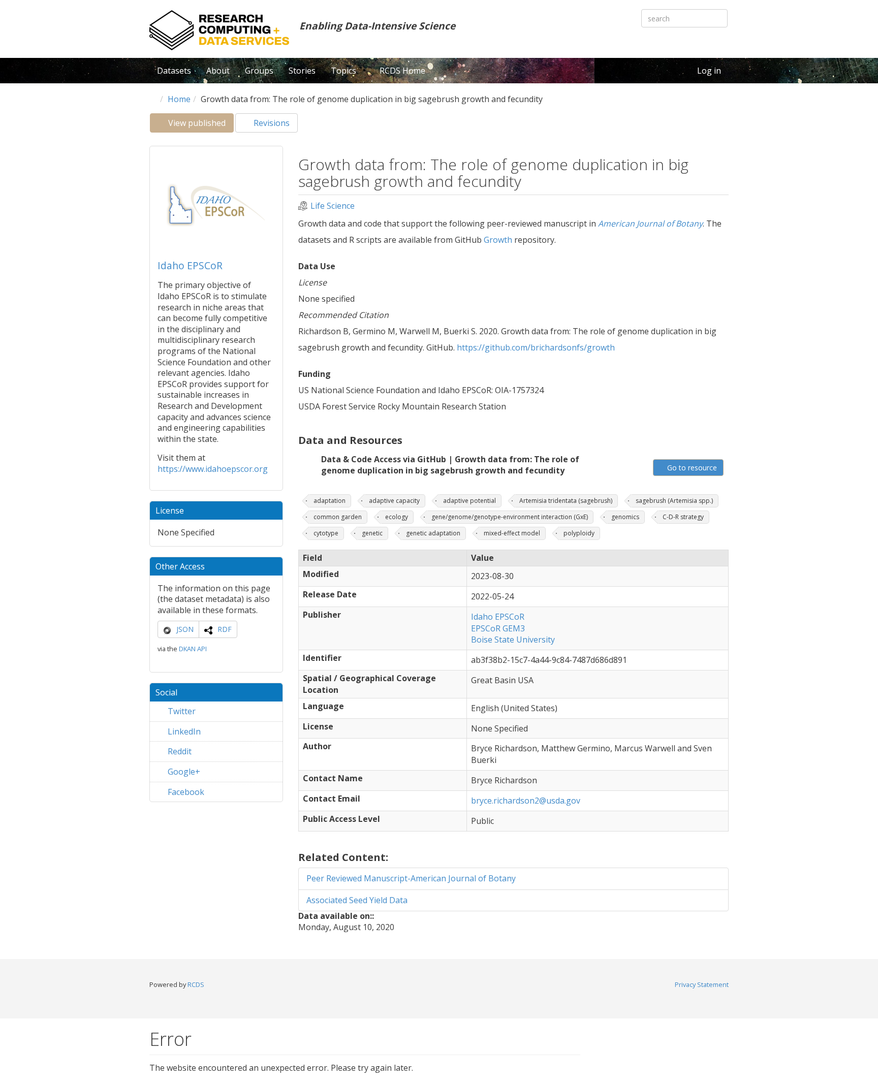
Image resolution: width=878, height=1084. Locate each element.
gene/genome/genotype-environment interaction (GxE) (509, 517)
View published (200, 125)
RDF (224, 629)
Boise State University (513, 639)
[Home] (219, 30)
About (218, 70)
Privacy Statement (702, 984)
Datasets (174, 70)
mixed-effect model (512, 533)
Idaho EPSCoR (190, 265)
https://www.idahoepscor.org (213, 468)
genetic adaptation (433, 533)
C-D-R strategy (683, 517)
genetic (372, 533)
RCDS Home (402, 70)
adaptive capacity (394, 500)
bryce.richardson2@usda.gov (525, 800)
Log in (709, 70)
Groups (259, 70)
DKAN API (193, 648)
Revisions (271, 123)
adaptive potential (469, 500)
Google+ (183, 771)
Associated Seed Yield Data (356, 900)
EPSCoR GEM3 (498, 628)
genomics (625, 517)
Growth (498, 239)
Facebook (185, 792)
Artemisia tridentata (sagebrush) (565, 500)
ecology (396, 517)
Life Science (332, 206)
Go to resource (691, 467)
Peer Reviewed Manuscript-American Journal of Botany (411, 878)
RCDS (195, 984)
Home (179, 99)
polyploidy (578, 533)
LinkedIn (183, 731)
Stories (302, 70)
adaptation (329, 500)
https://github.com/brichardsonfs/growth (536, 347)
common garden (337, 517)
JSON (185, 629)
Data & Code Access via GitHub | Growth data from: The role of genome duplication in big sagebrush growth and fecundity (450, 465)
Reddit (179, 751)
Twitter (181, 711)
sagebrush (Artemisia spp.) (674, 500)
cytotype (325, 533)
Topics (344, 70)
